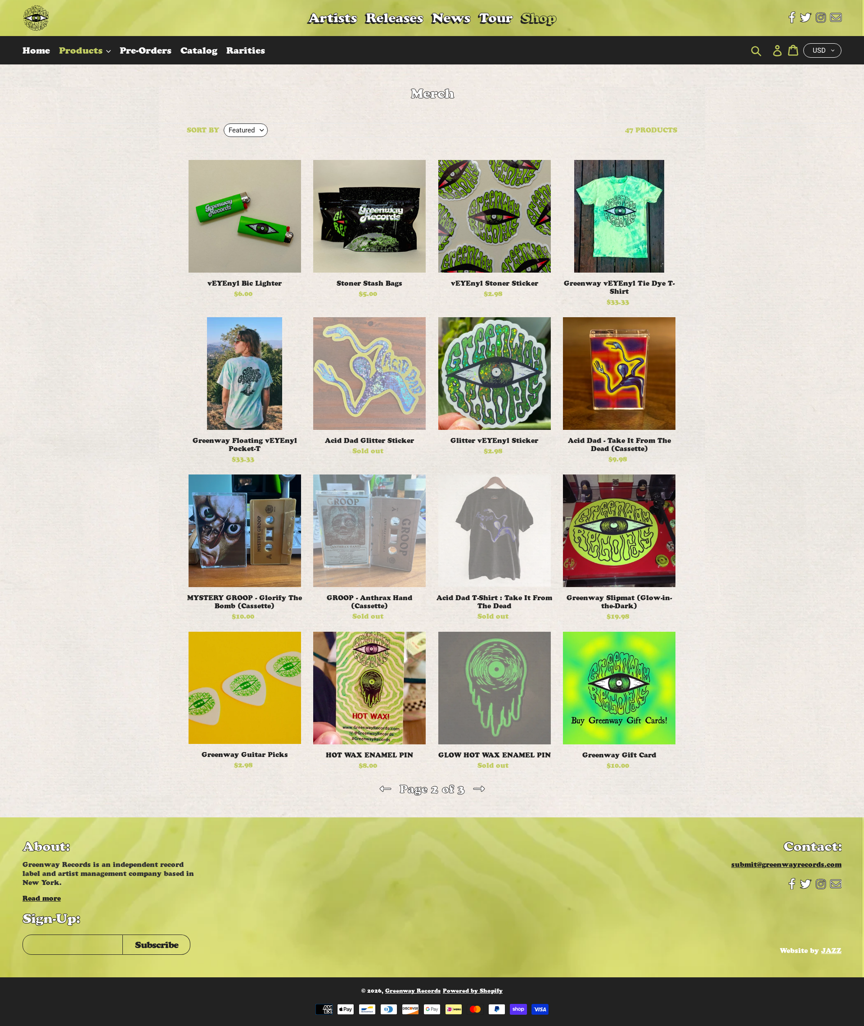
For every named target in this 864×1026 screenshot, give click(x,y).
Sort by (203, 130)
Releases (394, 17)
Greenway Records (413, 990)
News (451, 17)
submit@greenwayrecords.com (786, 864)
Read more (41, 898)
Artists (332, 17)
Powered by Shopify (473, 990)
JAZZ (831, 950)
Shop (539, 17)
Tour (496, 17)
